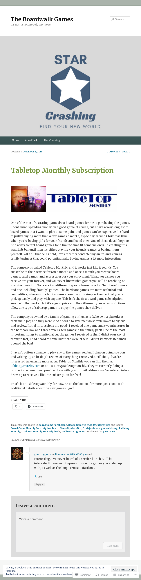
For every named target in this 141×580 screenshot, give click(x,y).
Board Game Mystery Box (67, 428)
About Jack (31, 140)
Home (15, 140)
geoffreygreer (42, 454)
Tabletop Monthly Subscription (39, 431)
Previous (113, 151)
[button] (28, 199)
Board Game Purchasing (53, 425)
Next (126, 151)
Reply (40, 484)
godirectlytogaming (73, 431)
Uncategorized (101, 425)
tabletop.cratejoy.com (25, 366)
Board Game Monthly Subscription (31, 428)
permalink (109, 431)
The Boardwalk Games (42, 19)
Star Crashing (52, 140)
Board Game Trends (80, 425)
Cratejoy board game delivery (100, 428)
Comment (113, 545)
